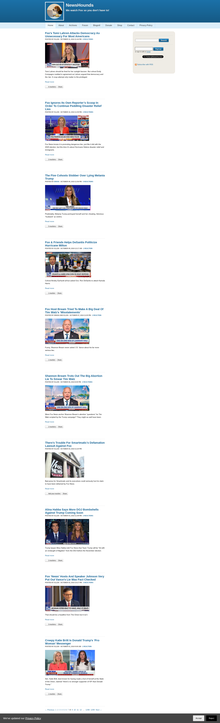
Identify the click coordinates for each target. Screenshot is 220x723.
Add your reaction (54, 493)
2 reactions (88, 112)
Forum (85, 25)
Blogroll (96, 25)
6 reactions (88, 39)
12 (81, 710)
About (61, 25)
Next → (99, 710)
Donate (108, 25)
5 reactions (88, 181)
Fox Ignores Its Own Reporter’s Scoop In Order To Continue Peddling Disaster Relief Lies (73, 106)
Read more (49, 82)
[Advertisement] (75, 93)
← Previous (49, 710)
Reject (211, 718)
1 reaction (87, 248)
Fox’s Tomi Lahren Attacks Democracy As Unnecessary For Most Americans (72, 35)
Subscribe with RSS (145, 64)
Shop (119, 25)
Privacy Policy (146, 25)
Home (50, 25)
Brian (56, 181)
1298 (88, 710)
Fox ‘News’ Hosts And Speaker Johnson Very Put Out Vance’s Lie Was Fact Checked (74, 578)
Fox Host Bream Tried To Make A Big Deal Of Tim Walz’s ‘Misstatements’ (74, 311)
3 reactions (88, 582)
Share (60, 87)
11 (78, 710)
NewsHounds (80, 5)
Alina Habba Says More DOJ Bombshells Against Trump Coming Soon (72, 511)
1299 (93, 710)
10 (75, 710)
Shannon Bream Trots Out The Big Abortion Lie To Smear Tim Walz (73, 377)
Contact (130, 25)
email (148, 52)
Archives (73, 25)
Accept (199, 718)
